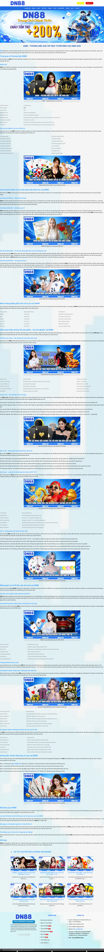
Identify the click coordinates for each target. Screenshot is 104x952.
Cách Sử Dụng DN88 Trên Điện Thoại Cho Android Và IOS (24, 900)
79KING (67, 204)
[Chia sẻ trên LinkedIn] (29, 935)
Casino (50, 8)
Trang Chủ (27, 8)
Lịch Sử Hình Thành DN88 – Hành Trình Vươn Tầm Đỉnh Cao (80, 873)
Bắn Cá (34, 8)
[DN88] (18, 3)
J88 (49, 204)
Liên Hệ (67, 8)
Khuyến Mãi (61, 8)
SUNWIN (88, 204)
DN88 (41, 204)
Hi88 (46, 204)
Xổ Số (54, 8)
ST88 (62, 204)
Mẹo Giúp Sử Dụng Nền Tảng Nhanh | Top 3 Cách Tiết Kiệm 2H (52, 900)
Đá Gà (38, 8)
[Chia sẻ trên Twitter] (21, 935)
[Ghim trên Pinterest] (26, 935)
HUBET (71, 204)
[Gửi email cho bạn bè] (24, 935)
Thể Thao (44, 8)
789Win (57, 204)
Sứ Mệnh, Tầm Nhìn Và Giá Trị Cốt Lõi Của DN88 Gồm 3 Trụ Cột (23, 873)
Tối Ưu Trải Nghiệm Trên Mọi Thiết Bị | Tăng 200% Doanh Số (80, 900)
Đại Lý (72, 8)
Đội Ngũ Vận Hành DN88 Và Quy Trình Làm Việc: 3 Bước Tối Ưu (52, 873)
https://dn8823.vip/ (16, 763)
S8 (38, 204)
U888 (53, 204)
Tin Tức (77, 8)
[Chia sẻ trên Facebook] (18, 935)
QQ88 (83, 204)
